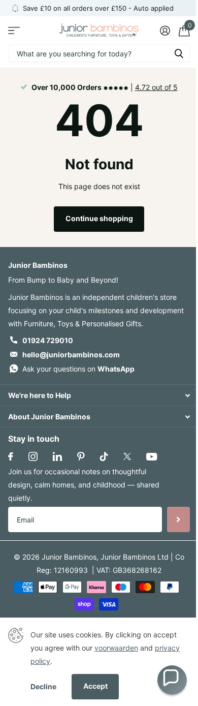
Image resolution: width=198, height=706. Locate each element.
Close (99, 395)
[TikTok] (104, 456)
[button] (172, 680)
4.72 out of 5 (156, 87)
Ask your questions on (78, 368)
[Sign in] (164, 30)
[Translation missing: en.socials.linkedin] (57, 456)
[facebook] (10, 456)
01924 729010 (47, 340)
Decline (43, 686)
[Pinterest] (81, 456)
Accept (95, 686)
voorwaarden (116, 647)
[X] (127, 456)
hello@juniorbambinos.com (71, 354)
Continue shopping (99, 218)
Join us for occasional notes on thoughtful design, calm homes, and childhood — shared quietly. (83, 484)
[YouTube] (151, 457)
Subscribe (178, 519)
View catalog (14, 30)
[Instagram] (33, 456)
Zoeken (179, 53)
